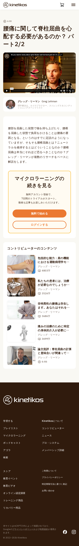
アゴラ (7, 450)
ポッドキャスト (12, 443)
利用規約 (44, 529)
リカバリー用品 (11, 508)
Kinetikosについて (52, 421)
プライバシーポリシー (52, 477)
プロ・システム (50, 443)
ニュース (47, 435)
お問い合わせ (48, 490)
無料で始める (39, 213)
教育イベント (10, 478)
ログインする (39, 225)
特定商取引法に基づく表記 (54, 484)
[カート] (62, 5)
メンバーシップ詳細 (53, 450)
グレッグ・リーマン (37, 101)
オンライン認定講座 (14, 493)
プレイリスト (10, 428)
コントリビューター (53, 428)
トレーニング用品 (13, 500)
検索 (5, 457)
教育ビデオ (9, 486)
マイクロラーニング (14, 435)
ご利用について (49, 470)
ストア (7, 471)
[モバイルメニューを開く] (73, 4)
